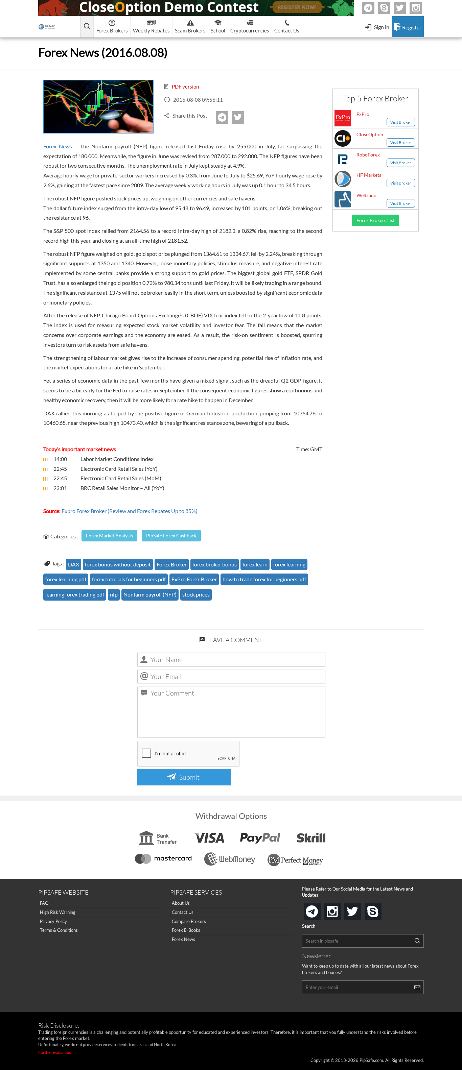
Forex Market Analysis (109, 535)
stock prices (196, 594)
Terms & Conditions (59, 930)
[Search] (417, 941)
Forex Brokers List (375, 220)
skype (380, 909)
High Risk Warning (57, 912)
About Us (181, 903)
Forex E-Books (186, 930)
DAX (73, 564)
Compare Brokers (189, 921)
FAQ (44, 903)
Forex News (57, 146)
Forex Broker (172, 564)
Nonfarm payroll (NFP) (150, 594)
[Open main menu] (87, 27)
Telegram (373, 9)
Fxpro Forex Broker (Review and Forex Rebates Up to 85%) (130, 511)
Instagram (421, 8)
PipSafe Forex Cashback (171, 535)
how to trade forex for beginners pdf (264, 579)
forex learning (289, 564)
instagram (339, 909)
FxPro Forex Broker (194, 579)
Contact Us (182, 912)
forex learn (255, 564)
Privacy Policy (53, 921)
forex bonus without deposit (118, 564)
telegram (319, 911)
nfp (114, 594)
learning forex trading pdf (74, 594)
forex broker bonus (214, 564)
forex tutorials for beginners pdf (129, 579)
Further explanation (56, 1052)
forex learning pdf (65, 579)
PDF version (185, 86)
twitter (405, 8)
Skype (389, 8)
